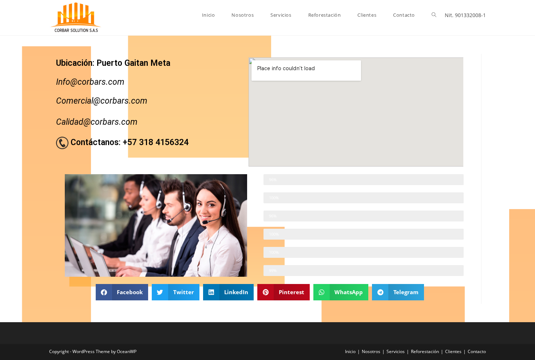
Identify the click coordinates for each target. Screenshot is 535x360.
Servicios (396, 351)
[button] (122, 292)
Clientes (453, 351)
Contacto (477, 351)
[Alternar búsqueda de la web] (434, 15)
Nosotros (371, 351)
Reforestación (425, 351)
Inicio (350, 351)
